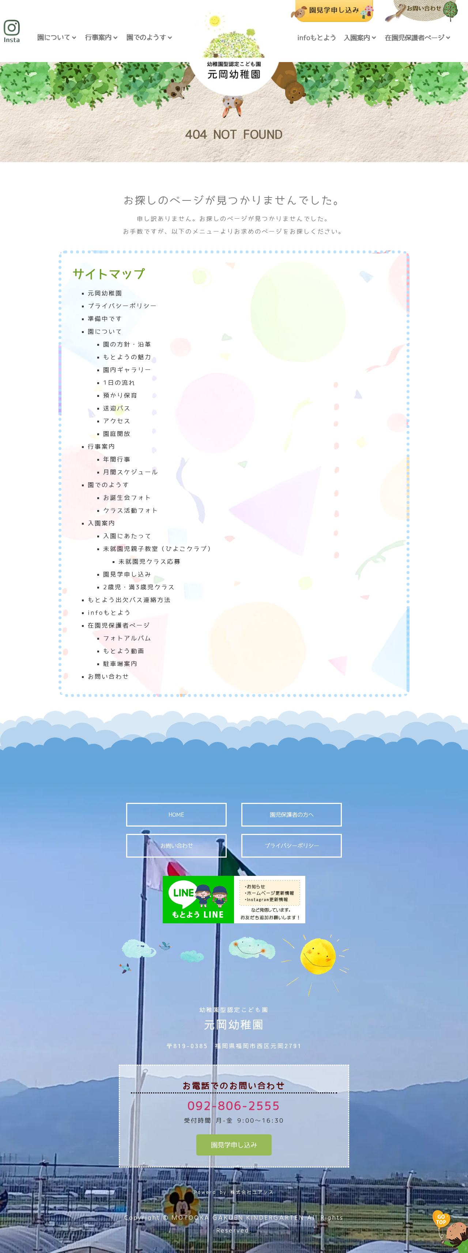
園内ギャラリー (127, 370)
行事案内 (98, 37)
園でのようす (146, 37)
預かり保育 (120, 395)
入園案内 (357, 37)
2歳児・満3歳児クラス (139, 587)
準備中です (105, 319)
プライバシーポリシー (122, 306)
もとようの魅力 (127, 357)
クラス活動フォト (131, 510)
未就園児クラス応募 (149, 561)
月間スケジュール (131, 472)
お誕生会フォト (127, 498)
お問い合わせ (108, 676)
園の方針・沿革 (127, 344)
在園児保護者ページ (414, 37)
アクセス (117, 421)
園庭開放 (117, 434)
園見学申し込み (127, 574)
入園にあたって (127, 536)
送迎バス (117, 408)
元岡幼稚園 (105, 293)
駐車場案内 (120, 664)
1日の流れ (119, 383)
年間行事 (117, 459)
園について (53, 37)
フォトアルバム (127, 638)
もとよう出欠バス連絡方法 (129, 600)
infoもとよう (316, 37)
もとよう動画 (124, 651)
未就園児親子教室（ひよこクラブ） (158, 549)
